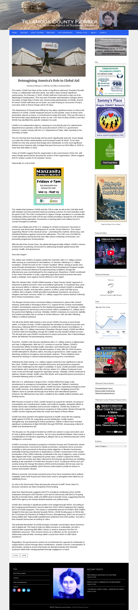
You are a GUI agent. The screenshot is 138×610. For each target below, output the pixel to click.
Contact (16, 578)
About (93, 32)
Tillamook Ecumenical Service (105, 393)
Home (14, 32)
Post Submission (65, 32)
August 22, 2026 (91, 577)
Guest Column (37, 32)
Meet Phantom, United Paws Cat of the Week (101, 575)
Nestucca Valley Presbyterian (105, 391)
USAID (24, 555)
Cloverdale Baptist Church (104, 388)
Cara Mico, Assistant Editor (60, 86)
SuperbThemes (83, 607)
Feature (23, 32)
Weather (51, 32)
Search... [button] (103, 32)
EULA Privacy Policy (19, 573)
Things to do (81, 32)
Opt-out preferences (20, 582)
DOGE (16, 555)
